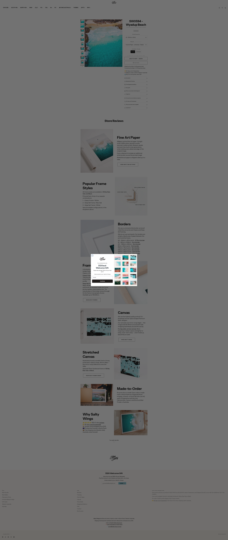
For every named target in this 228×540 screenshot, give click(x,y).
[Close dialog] (92, 255)
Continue (102, 281)
